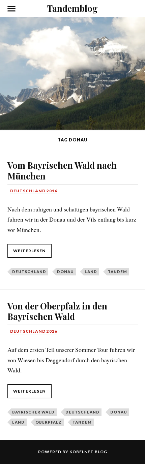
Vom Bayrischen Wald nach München (62, 170)
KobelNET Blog (88, 451)
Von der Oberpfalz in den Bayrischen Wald (57, 311)
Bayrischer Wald (33, 412)
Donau (65, 271)
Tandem (117, 271)
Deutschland (29, 271)
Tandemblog (72, 8)
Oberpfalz (48, 422)
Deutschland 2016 (33, 190)
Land (91, 271)
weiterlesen (29, 250)
